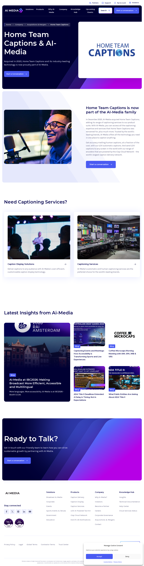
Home (8, 25)
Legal (21, 544)
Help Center (124, 506)
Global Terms (32, 544)
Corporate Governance (104, 515)
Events (49, 506)
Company (19, 25)
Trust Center (64, 544)
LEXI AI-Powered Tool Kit (81, 511)
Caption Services (77, 506)
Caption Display (77, 502)
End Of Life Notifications (80, 520)
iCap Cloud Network (79, 515)
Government (51, 515)
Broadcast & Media (54, 497)
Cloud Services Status (128, 511)
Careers (98, 511)
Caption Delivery (77, 497)
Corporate (50, 502)
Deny (127, 557)
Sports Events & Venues (56, 511)
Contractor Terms (48, 544)
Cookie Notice (108, 562)
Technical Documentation (129, 502)
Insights (122, 497)
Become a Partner (102, 506)
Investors (98, 502)
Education (50, 520)
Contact (98, 524)
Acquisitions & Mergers (36, 25)
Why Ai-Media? (101, 497)
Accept (99, 557)
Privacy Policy (118, 562)
